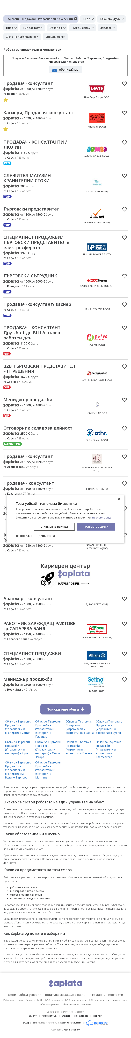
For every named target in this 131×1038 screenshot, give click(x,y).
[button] (35, 536)
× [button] (119, 499)
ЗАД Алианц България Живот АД (97, 665)
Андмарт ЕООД (97, 126)
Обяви (66, 1015)
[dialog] (65, 519)
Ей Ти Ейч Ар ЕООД (97, 440)
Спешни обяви (55, 37)
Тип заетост (31, 28)
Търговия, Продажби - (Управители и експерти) (39, 19)
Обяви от (55, 28)
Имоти (33, 1015)
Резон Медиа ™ (72, 1029)
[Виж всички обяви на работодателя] (96, 93)
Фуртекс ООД (97, 344)
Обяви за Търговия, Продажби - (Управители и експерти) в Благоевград (109, 749)
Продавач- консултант (28, 483)
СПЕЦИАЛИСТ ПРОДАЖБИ (32, 653)
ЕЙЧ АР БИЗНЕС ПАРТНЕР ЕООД (97, 469)
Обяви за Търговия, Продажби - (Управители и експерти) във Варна (80, 727)
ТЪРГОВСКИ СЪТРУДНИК (30, 276)
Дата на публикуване (21, 37)
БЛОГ (40, 999)
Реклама (86, 1004)
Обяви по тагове (70, 1004)
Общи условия (30, 995)
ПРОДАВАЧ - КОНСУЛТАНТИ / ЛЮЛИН (35, 144)
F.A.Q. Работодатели (75, 999)
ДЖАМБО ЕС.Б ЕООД (96, 155)
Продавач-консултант (28, 83)
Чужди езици (81, 28)
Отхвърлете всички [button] (54, 526)
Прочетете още (101, 517)
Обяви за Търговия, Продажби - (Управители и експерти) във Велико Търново (18, 770)
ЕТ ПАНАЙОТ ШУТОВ (97, 488)
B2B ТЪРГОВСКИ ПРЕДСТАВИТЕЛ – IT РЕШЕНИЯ (39, 368)
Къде (86, 19)
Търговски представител (31, 209)
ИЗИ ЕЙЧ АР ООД (96, 413)
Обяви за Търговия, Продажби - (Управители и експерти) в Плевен (79, 747)
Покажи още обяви (63, 709)
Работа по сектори (13, 999)
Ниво (9, 28)
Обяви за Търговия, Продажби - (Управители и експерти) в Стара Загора (48, 749)
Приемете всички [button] (96, 526)
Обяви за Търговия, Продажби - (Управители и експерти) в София (18, 727)
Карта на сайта (120, 999)
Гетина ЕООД (97, 690)
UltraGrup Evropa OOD (97, 97)
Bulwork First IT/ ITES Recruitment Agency (97, 546)
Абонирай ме (68, 70)
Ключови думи (110, 19)
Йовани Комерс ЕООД (97, 222)
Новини (97, 1015)
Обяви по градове (49, 1004)
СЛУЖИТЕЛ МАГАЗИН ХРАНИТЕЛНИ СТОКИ (27, 178)
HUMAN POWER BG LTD (97, 254)
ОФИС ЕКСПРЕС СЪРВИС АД (97, 285)
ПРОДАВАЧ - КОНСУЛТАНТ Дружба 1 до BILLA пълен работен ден (32, 332)
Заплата (106, 28)
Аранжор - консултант (28, 598)
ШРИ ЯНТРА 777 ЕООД (97, 309)
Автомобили (49, 1015)
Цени (12, 995)
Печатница (81, 1015)
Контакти (115, 995)
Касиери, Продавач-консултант (38, 112)
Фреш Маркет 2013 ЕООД (97, 637)
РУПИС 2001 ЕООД (97, 191)
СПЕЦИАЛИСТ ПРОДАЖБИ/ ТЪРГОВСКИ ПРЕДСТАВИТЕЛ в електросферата (36, 242)
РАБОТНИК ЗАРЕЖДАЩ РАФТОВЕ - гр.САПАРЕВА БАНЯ (40, 626)
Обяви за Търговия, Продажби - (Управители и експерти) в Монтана (48, 770)
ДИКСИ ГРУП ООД (97, 604)
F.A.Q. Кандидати (54, 999)
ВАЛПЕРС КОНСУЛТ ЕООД (97, 379)
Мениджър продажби (27, 399)
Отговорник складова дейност (37, 428)
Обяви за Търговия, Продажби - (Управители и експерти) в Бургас (109, 727)
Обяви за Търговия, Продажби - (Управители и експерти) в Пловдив (48, 729)
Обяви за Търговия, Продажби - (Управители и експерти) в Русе (18, 747)
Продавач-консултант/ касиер (37, 304)
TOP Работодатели (99, 999)
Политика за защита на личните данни (75, 995)
